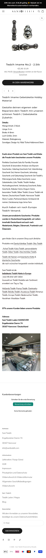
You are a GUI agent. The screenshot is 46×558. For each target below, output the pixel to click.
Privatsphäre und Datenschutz (14, 472)
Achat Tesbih (8, 248)
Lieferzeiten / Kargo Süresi (12, 459)
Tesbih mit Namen (9, 257)
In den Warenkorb (23, 82)
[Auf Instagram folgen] (9, 540)
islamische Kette (27, 257)
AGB (4, 464)
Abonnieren (12, 531)
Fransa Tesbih (21, 288)
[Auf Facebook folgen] (3, 540)
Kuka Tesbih (19, 248)
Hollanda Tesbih (9, 288)
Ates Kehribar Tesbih (27, 252)
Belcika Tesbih (14, 291)
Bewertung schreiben (23, 404)
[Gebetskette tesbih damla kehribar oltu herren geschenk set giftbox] (2, 276)
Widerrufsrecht (8, 485)
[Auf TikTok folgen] (20, 540)
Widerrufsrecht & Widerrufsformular (17, 477)
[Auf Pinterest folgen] (14, 540)
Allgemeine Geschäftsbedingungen (16, 481)
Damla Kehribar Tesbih (23, 243)
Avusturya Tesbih (28, 291)
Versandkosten (19, 71)
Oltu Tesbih (37, 243)
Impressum (6, 468)
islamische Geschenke (11, 260)
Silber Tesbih (13, 252)
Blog (4, 502)
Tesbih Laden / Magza (11, 497)
